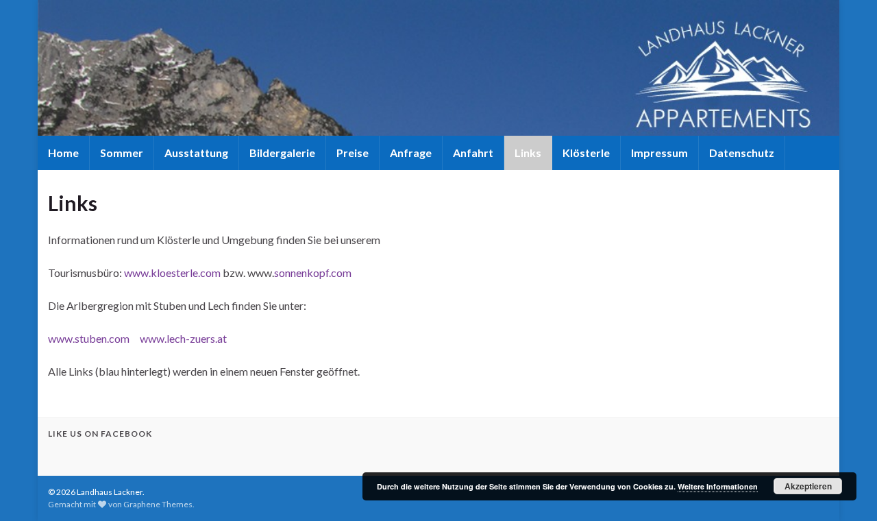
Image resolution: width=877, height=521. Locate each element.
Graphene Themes (158, 504)
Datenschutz (741, 152)
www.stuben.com (88, 338)
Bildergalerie (282, 152)
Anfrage (411, 152)
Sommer (121, 152)
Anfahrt (473, 152)
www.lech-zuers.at (183, 338)
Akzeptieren (808, 486)
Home (63, 152)
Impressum (659, 152)
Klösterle (586, 152)
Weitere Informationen (718, 486)
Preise (352, 152)
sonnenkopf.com (312, 272)
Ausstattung (196, 152)
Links (528, 152)
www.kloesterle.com (172, 272)
